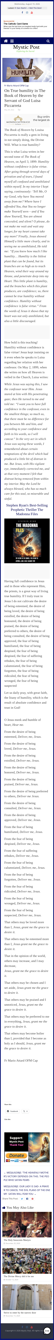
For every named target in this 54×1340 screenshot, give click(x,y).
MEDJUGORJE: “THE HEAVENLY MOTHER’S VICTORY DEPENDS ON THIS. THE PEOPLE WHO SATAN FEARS (26, 1176)
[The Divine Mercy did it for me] (27, 1249)
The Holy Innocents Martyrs (17, 1240)
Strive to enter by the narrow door (20, 1312)
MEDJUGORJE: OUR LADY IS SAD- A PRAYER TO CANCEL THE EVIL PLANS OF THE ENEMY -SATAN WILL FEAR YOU (27, 1190)
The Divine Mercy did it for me (19, 1276)
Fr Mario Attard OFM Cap (16, 85)
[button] (47, 1332)
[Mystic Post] (6, 41)
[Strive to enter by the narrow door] (27, 1285)
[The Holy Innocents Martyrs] (27, 1213)
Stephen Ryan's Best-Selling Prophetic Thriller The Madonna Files (27, 509)
